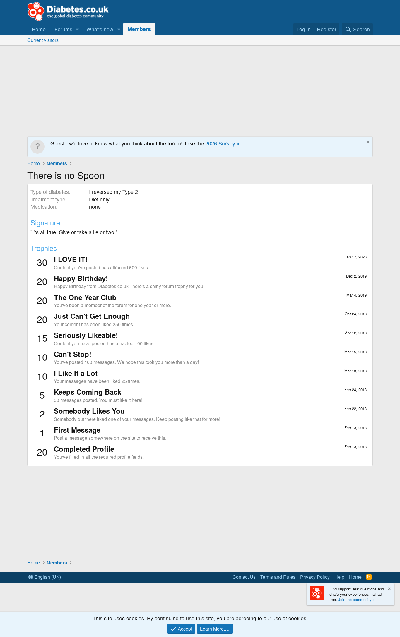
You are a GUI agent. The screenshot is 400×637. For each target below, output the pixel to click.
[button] (77, 29)
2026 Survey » (222, 143)
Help (339, 576)
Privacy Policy (315, 576)
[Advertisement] (200, 90)
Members (139, 29)
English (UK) (47, 576)
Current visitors (43, 40)
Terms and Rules (277, 576)
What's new (99, 29)
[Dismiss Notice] (367, 143)
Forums (63, 29)
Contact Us (244, 576)
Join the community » (356, 599)
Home (39, 29)
